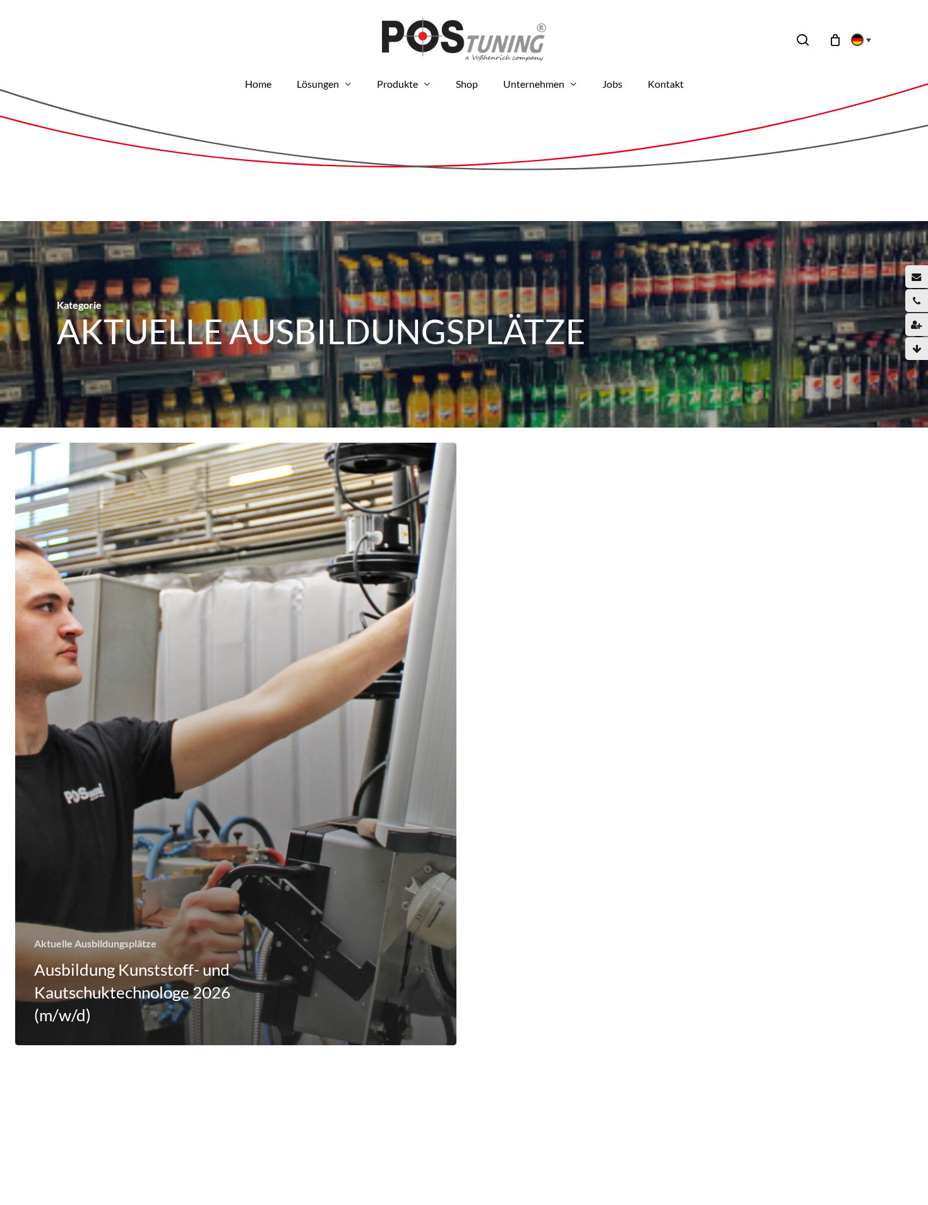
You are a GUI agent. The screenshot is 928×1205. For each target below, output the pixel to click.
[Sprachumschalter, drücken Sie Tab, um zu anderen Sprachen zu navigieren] (857, 39)
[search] (803, 40)
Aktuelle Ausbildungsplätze (95, 943)
